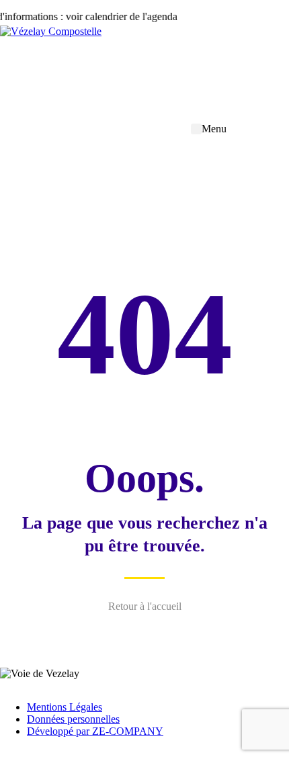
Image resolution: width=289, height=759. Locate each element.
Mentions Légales (64, 707)
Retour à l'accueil (144, 606)
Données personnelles (73, 719)
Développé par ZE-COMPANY (95, 731)
